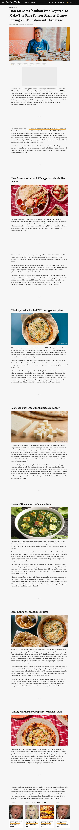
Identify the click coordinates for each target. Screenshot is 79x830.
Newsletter (72, 2)
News (33, 2)
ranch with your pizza (53, 751)
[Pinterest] (52, 2)
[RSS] (64, 2)
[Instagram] (58, 2)
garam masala (35, 546)
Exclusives (13, 7)
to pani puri (57, 798)
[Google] (61, 2)
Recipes (26, 2)
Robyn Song (14, 24)
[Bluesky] (55, 2)
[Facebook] (44, 2)
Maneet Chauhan (46, 221)
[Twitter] (47, 2)
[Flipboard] (50, 2)
